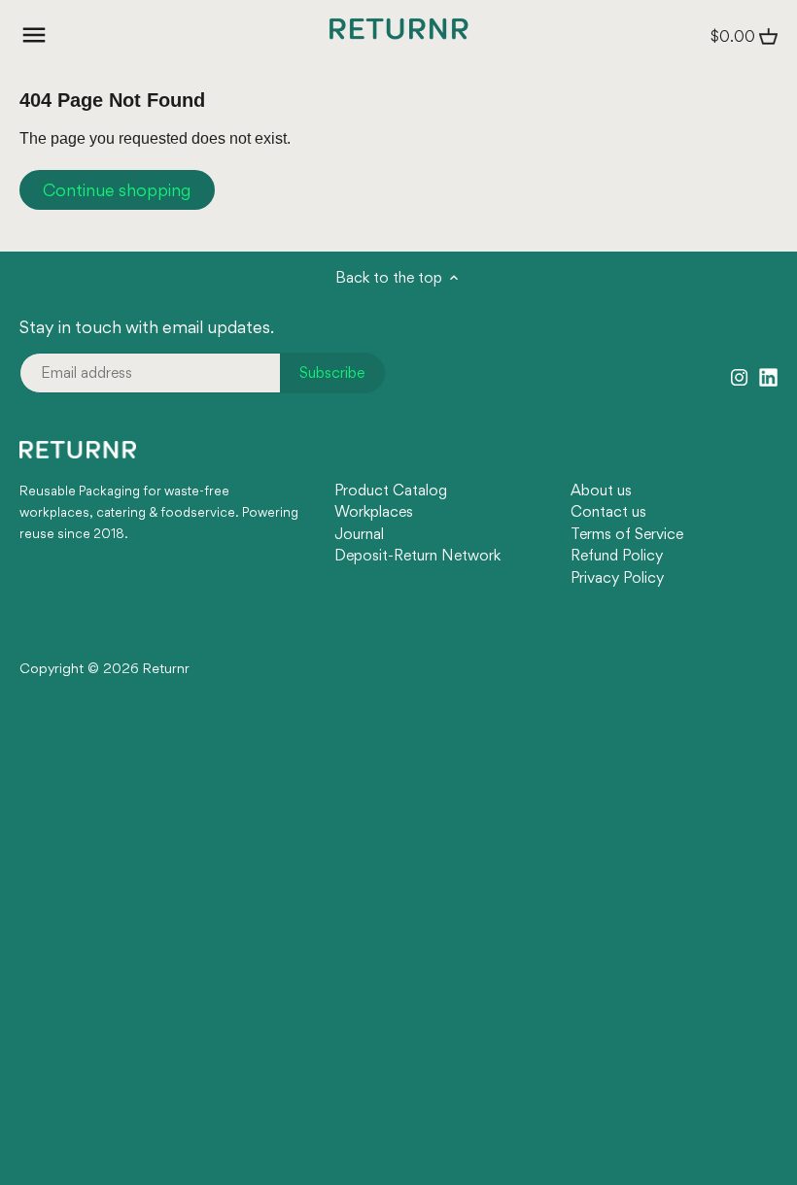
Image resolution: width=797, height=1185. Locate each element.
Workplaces (373, 511)
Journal (359, 534)
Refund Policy (617, 555)
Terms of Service (627, 534)
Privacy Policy (617, 577)
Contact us (608, 511)
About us (601, 490)
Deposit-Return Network (417, 555)
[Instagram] (739, 375)
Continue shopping (117, 190)
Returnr (166, 668)
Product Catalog (390, 490)
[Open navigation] (34, 35)
